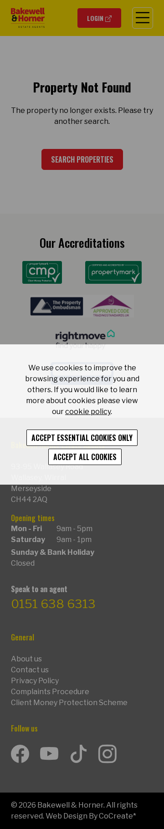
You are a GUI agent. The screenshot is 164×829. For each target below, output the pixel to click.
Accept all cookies (85, 456)
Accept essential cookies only (82, 437)
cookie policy (88, 411)
